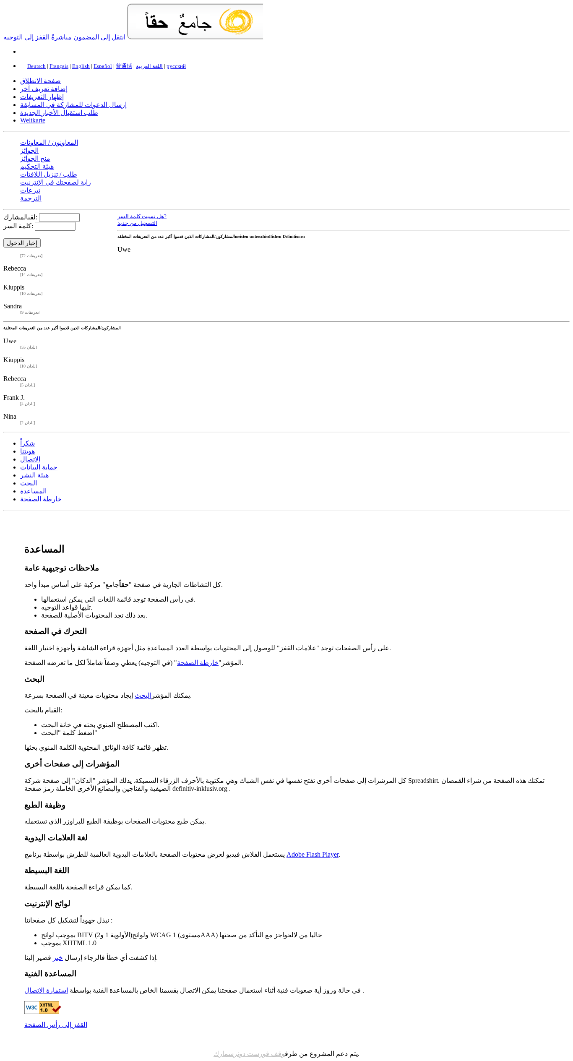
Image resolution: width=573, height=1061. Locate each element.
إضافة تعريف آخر (44, 88)
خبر (58, 957)
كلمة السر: (18, 225)
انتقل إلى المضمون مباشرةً (88, 37)
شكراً (27, 443)
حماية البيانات (38, 467)
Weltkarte (32, 120)
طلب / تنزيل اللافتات (48, 174)
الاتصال (30, 459)
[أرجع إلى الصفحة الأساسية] (195, 37)
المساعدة (33, 491)
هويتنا (27, 451)
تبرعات (30, 190)
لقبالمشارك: (20, 217)
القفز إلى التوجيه (26, 37)
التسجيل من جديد (137, 223)
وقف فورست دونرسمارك (249, 1053)
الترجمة (31, 198)
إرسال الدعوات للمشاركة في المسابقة (73, 104)
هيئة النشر (34, 475)
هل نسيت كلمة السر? (142, 216)
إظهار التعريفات (42, 96)
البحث (28, 483)
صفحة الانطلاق (40, 80)
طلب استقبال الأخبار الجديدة (59, 112)
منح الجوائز (35, 158)
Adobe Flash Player (312, 854)
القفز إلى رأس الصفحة (55, 1024)
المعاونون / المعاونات (49, 142)
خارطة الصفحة (41, 499)
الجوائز (29, 150)
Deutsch (36, 66)
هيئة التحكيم (37, 166)
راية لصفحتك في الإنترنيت (55, 182)
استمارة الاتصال (46, 990)
